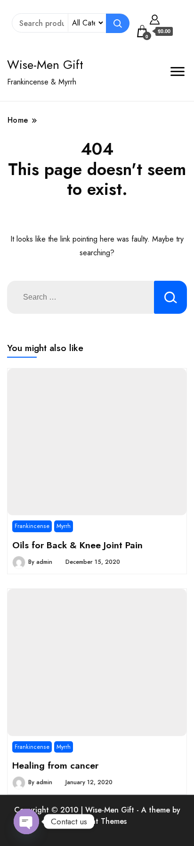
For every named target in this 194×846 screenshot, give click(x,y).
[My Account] (155, 18)
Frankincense (32, 526)
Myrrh (64, 526)
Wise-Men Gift (45, 65)
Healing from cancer (55, 765)
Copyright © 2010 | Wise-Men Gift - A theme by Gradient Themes (97, 815)
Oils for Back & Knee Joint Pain (77, 545)
